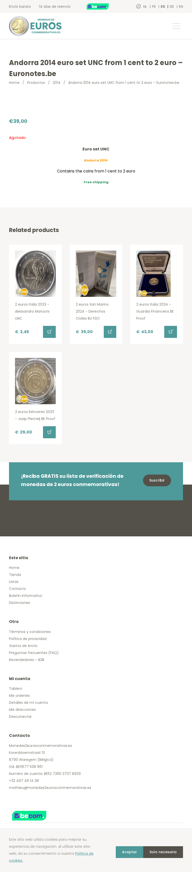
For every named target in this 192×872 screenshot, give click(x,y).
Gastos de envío (23, 645)
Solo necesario (163, 851)
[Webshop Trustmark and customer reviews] (103, 6)
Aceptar (129, 851)
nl (145, 6)
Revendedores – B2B (26, 659)
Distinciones (19, 602)
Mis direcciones (22, 709)
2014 (56, 82)
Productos (36, 82)
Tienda (15, 574)
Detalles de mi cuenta (28, 702)
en (181, 6)
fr (154, 6)
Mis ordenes (19, 695)
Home (14, 82)
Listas (13, 581)
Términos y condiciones (30, 631)
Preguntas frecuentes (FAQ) (34, 652)
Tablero (15, 688)
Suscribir (157, 480)
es (163, 6)
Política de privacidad (27, 638)
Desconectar (20, 716)
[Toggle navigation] (176, 26)
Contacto (17, 588)
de (172, 6)
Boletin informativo (25, 595)
